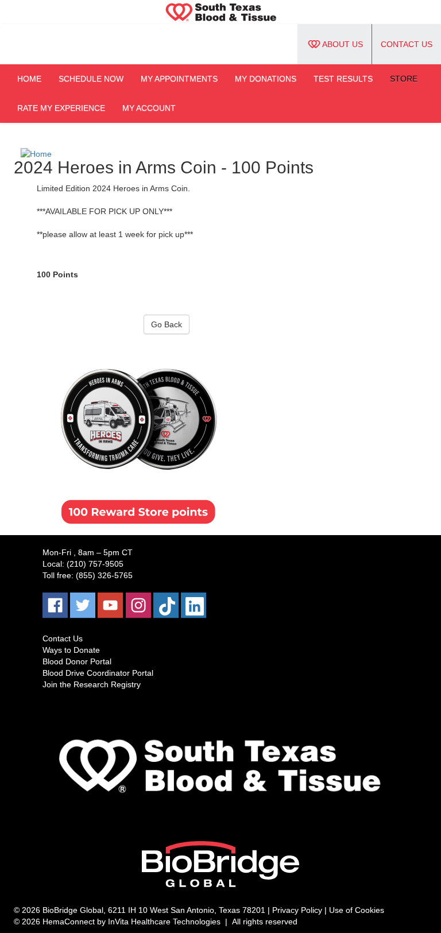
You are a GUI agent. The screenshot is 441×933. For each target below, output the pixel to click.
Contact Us (406, 44)
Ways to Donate (71, 650)
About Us (342, 44)
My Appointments (179, 78)
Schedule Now (91, 78)
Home (29, 78)
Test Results (343, 78)
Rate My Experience (61, 108)
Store (403, 78)
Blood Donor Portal (76, 661)
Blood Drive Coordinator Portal (97, 673)
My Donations (265, 78)
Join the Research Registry (91, 684)
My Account (149, 108)
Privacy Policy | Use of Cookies (328, 910)
